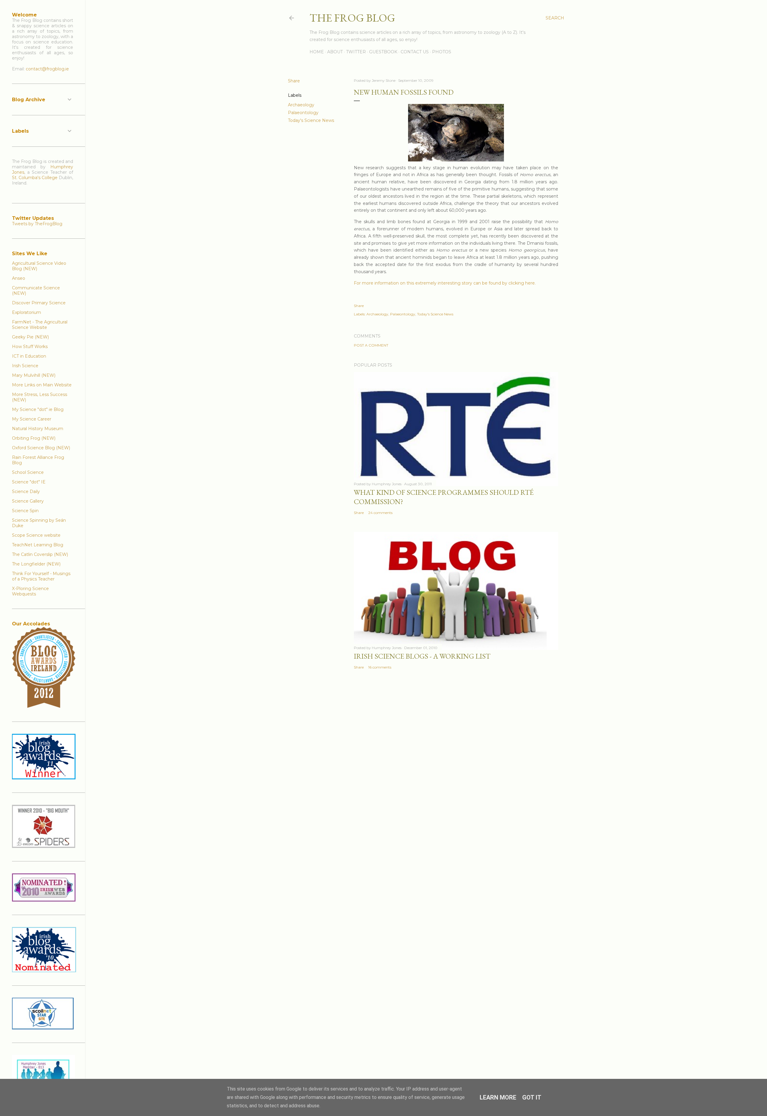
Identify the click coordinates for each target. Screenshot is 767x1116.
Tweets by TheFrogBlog (37, 223)
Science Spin (25, 510)
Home (316, 52)
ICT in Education (29, 356)
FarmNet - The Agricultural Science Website (39, 324)
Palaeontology (303, 112)
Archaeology (301, 105)
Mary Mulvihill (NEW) (33, 375)
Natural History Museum (37, 428)
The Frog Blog (352, 18)
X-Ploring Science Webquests (30, 591)
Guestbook (383, 52)
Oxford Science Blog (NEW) (41, 447)
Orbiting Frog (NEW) (33, 438)
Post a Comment (371, 345)
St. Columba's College (35, 177)
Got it (531, 1097)
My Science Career (31, 419)
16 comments (379, 667)
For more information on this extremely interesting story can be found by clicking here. (445, 283)
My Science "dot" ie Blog (38, 409)
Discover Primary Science (39, 303)
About (335, 52)
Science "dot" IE (29, 482)
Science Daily (26, 491)
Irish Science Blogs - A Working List (422, 656)
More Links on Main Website (42, 385)
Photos (441, 52)
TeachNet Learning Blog (37, 545)
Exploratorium (26, 312)
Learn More (498, 1097)
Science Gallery (28, 501)
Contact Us (415, 52)
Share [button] (294, 81)
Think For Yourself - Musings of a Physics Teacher (41, 576)
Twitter (356, 52)
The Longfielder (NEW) (36, 564)
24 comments (380, 512)
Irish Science (25, 365)
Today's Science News (311, 120)
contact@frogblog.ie (47, 69)
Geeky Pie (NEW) (30, 337)
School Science (28, 472)
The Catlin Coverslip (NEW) (40, 554)
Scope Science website (36, 535)
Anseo (18, 278)
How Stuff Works (30, 346)
